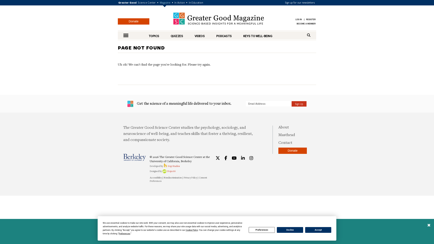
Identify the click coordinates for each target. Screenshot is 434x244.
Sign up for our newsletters (300, 2)
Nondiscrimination (173, 177)
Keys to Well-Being (257, 36)
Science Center (147, 2)
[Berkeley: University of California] (134, 157)
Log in (298, 19)
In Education (196, 2)
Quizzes (177, 36)
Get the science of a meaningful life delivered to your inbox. (183, 103)
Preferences (261, 230)
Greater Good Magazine (218, 19)
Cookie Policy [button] (192, 230)
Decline (290, 230)
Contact (285, 142)
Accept (318, 230)
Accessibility (156, 177)
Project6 (171, 171)
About (283, 126)
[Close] (429, 225)
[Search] (308, 35)
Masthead (286, 134)
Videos (200, 36)
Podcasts (224, 36)
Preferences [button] (124, 233)
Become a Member (306, 24)
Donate (134, 21)
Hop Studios (173, 166)
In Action (179, 2)
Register (311, 19)
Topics (154, 36)
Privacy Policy (190, 177)
